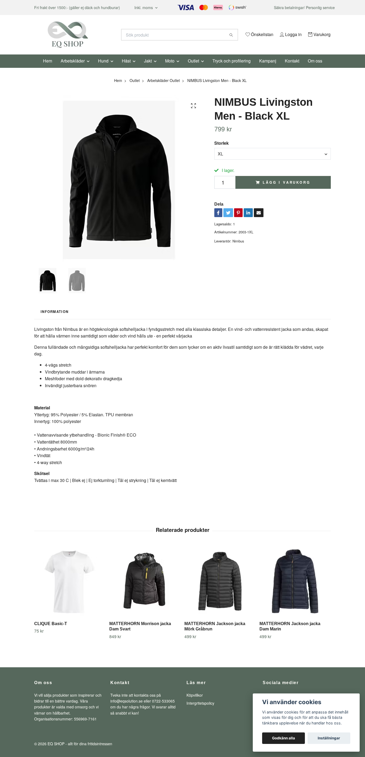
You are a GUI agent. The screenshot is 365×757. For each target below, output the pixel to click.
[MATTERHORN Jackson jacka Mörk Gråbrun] (219, 588)
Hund (103, 68)
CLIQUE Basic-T (50, 631)
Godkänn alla (283, 738)
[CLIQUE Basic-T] (69, 588)
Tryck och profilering (231, 68)
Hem (47, 68)
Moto (169, 68)
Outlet (193, 68)
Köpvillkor (195, 702)
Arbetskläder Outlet (163, 87)
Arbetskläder (73, 68)
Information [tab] (54, 319)
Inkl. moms (144, 7)
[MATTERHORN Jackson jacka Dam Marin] (295, 588)
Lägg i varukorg (286, 189)
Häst (126, 68)
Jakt (148, 68)
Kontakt (292, 68)
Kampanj (267, 68)
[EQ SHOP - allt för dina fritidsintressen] (108, 34)
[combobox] (272, 161)
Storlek (221, 150)
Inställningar (329, 738)
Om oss (315, 68)
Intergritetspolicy (200, 710)
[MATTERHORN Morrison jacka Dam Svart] (144, 588)
